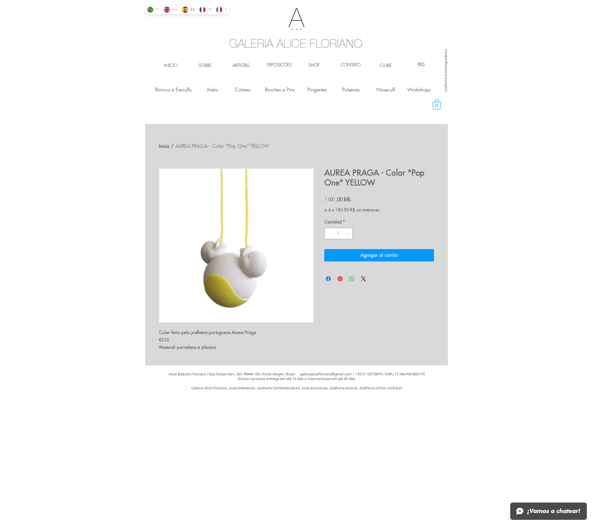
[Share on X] (363, 278)
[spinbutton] (338, 233)
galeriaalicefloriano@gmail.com (325, 374)
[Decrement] (329, 233)
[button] (436, 104)
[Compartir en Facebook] (328, 278)
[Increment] (348, 233)
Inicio (164, 146)
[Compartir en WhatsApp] (351, 278)
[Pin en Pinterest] (340, 278)
